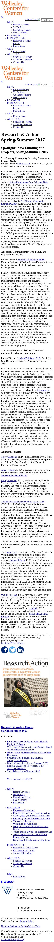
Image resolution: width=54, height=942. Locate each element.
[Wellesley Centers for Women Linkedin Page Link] (8, 881)
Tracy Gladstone (9, 457)
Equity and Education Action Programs (31, 840)
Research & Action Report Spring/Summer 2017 (17, 729)
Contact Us (18, 866)
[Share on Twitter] (12, 649)
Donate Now (31, 19)
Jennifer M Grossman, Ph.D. (31, 259)
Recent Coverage (21, 792)
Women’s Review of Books (14, 475)
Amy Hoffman (8, 470)
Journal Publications (22, 853)
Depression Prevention (24, 810)
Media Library (20, 800)
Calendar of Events (22, 797)
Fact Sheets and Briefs (23, 850)
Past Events (18, 802)
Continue (45, 637)
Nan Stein (33, 608)
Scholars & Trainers (22, 861)
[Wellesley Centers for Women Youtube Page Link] (10, 881)
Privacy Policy (17, 643)
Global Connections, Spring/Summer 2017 (27, 763)
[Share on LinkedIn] (20, 649)
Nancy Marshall (8, 480)
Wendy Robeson (9, 595)
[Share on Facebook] (4, 649)
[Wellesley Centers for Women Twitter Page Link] (5, 881)
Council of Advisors (22, 863)
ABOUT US (13, 858)
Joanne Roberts (17, 560)
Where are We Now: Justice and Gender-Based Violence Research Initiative (29, 748)
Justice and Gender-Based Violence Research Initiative (30, 835)
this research (43, 390)
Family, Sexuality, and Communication (31, 813)
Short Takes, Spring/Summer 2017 (23, 771)
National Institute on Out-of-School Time (28, 182)
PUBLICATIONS (16, 845)
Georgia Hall (23, 163)
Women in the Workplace (25, 823)
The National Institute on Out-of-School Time (22, 501)
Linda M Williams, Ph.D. (29, 358)
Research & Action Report (25, 847)
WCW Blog (19, 794)
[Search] (2, 17)
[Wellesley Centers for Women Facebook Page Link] (2, 881)
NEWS (10, 789)
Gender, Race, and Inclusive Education (31, 815)
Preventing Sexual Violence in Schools (31, 818)
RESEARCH (13, 807)
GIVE (10, 874)
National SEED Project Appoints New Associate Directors (25, 767)
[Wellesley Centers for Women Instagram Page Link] (13, 881)
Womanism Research (23, 821)
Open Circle (11, 552)
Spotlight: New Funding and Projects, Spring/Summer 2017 (25, 759)
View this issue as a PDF (19, 779)
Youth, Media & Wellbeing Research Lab (32, 832)
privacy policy (30, 640)
